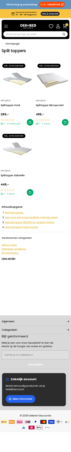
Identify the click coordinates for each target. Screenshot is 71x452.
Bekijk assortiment (6, 26)
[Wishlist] (51, 26)
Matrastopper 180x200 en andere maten (29, 222)
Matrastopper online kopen (21, 227)
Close (35, 321)
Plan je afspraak (50, 13)
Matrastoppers (14, 212)
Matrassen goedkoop (14, 249)
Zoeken (64, 34)
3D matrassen (10, 253)
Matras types (9, 245)
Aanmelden (35, 364)
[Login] (58, 26)
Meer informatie (22, 399)
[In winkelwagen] (30, 122)
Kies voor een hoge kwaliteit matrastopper (31, 217)
